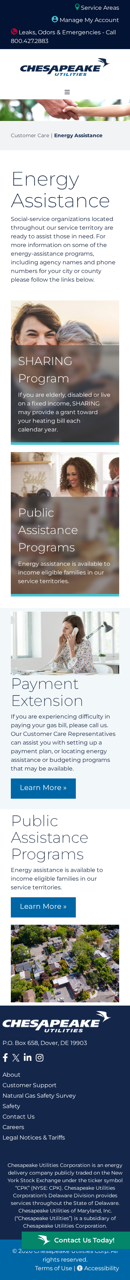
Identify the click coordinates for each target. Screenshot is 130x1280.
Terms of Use (53, 1268)
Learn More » (43, 787)
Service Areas (99, 7)
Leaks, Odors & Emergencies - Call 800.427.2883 (63, 36)
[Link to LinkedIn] (27, 1057)
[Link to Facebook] (5, 1057)
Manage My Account (88, 20)
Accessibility (101, 1268)
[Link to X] (17, 1058)
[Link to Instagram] (39, 1057)
